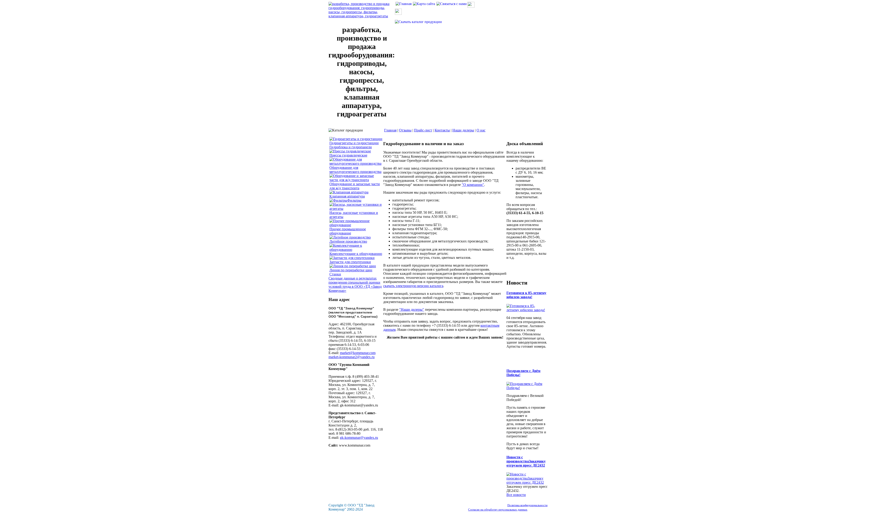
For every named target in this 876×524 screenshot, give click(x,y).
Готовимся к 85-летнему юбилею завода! (526, 295)
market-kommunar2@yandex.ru (351, 357)
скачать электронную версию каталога (413, 286)
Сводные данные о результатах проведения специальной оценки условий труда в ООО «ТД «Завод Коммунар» (355, 284)
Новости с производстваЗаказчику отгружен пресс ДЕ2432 (526, 461)
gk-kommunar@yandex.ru (359, 437)
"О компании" (473, 185)
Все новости (516, 495)
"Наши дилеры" (411, 309)
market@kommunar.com (357, 353)
